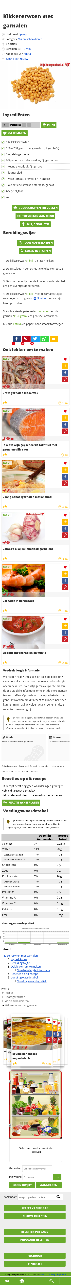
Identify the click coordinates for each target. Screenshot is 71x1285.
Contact (43, 1274)
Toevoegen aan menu (38, 216)
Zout (13, 324)
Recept (9, 993)
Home (5, 988)
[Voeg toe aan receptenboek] (65, 366)
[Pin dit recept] (26, 339)
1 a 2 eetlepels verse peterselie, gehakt (30, 185)
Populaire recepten (34, 1240)
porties (12, 44)
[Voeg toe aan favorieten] (65, 359)
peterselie (37, 311)
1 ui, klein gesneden (18, 154)
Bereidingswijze (20, 963)
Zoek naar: (10, 1197)
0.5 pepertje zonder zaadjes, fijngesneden (32, 160)
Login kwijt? (22, 1185)
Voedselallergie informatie (33, 970)
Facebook (35, 1256)
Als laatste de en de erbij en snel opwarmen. (30, 313)
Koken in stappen (38, 251)
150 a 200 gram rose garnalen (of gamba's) (32, 148)
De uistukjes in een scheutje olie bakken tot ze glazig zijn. (33, 271)
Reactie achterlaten (23, 802)
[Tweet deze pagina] (35, 339)
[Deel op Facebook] (65, 373)
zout (9, 197)
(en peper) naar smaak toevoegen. (35, 324)
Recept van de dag (34, 1208)
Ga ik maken (17, 133)
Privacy (52, 1274)
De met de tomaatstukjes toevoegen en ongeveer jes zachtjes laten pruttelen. (33, 298)
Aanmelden (48, 1185)
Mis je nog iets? (37, 224)
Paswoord (15, 1177)
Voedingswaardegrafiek (32, 981)
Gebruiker (15, 1168)
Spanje (23, 34)
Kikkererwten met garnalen (21, 955)
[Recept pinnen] (65, 379)
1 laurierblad (14, 172)
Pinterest (35, 1263)
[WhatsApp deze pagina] (44, 339)
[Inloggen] (57, 1177)
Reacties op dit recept (24, 974)
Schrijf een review (17, 59)
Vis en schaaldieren (30, 39)
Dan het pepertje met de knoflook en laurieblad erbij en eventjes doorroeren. (34, 283)
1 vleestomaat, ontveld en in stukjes (28, 179)
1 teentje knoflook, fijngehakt (24, 166)
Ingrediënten (19, 959)
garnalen (15, 316)
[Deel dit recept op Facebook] (17, 339)
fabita (27, 54)
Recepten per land (34, 1232)
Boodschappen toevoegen (38, 208)
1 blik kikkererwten (17, 142)
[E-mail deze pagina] (54, 339)
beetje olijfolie (14, 191)
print (51, 125)
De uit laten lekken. (30, 260)
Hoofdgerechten (15, 997)
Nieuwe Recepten (34, 1216)
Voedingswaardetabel (24, 977)
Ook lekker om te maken (26, 966)
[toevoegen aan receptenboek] (58, 1029)
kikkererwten (22, 260)
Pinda (9, 737)
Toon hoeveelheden (38, 242)
